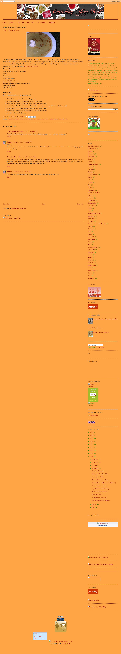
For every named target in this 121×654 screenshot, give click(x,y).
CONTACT (30, 23)
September (95, 468)
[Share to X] (31, 117)
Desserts (90, 182)
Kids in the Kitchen (94, 213)
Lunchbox (91, 216)
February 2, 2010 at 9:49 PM (27, 157)
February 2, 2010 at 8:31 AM (23, 142)
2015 (92, 438)
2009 (92, 456)
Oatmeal (90, 226)
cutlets (90, 180)
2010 (92, 453)
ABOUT (12, 23)
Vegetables (91, 278)
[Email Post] (26, 116)
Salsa (89, 244)
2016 (92, 435)
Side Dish (91, 250)
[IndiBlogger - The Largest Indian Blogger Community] (61, 631)
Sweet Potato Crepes (98, 477)
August (94, 504)
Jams (89, 211)
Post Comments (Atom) (18, 208)
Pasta (89, 231)
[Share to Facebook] (33, 117)
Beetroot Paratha (97, 495)
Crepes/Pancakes (38, 119)
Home (43, 204)
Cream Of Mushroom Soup (100, 480)
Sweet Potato (63, 119)
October (94, 465)
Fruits (89, 195)
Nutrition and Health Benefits (97, 224)
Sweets (90, 273)
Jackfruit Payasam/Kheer (99, 498)
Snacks (90, 255)
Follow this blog (103, 525)
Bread (90, 151)
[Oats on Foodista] (93, 600)
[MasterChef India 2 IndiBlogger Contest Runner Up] (94, 54)
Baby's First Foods (16, 119)
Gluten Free (91, 200)
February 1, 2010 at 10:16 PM (28, 131)
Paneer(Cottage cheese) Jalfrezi (101, 500)
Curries (90, 177)
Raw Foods (91, 239)
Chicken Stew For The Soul (100, 332)
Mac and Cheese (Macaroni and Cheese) (104, 483)
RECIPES (21, 23)
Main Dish (91, 218)
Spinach (90, 260)
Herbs (90, 208)
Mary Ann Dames (13, 131)
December (95, 459)
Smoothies (91, 252)
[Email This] (28, 117)
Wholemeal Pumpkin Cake (100, 474)
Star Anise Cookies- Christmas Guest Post (105, 319)
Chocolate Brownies (98, 471)
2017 (92, 432)
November (95, 462)
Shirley (9, 142)
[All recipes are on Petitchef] (93, 309)
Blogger (66, 644)
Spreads (90, 263)
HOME (4, 23)
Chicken (90, 167)
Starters (90, 268)
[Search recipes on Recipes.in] (93, 90)
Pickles (90, 234)
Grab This (92, 415)
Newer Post (6, 204)
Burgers (90, 159)
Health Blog (41, 638)
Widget (96, 415)
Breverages (91, 156)
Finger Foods (92, 190)
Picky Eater (91, 237)
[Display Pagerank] (60, 617)
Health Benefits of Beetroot (100, 492)
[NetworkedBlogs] (102, 523)
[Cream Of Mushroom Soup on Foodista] (100, 564)
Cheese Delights (93, 164)
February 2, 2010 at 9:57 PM (22, 172)
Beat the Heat (92, 149)
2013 (92, 444)
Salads (90, 242)
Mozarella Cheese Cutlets (99, 486)
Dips (89, 185)
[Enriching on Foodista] (60, 641)
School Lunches (51, 119)
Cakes (90, 161)
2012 (92, 447)
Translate (101, 347)
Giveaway (91, 198)
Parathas (90, 229)
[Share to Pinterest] (35, 117)
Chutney (90, 169)
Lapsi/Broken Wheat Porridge (100, 489)
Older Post (80, 204)
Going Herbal (92, 203)
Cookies (90, 172)
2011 (92, 450)
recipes (95, 400)
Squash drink (92, 265)
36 (91, 291)
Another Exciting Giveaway (95, 328)
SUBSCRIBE (42, 23)
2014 (92, 441)
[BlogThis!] (30, 117)
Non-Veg (90, 221)
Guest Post (91, 206)
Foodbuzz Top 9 (93, 193)
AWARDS (52, 23)
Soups (90, 257)
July (93, 507)
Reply (9, 136)
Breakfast (27, 119)
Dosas (90, 187)
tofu (89, 275)
